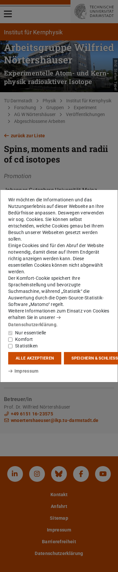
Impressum (26, 371)
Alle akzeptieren (35, 358)
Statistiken (26, 345)
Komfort (24, 339)
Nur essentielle (30, 332)
